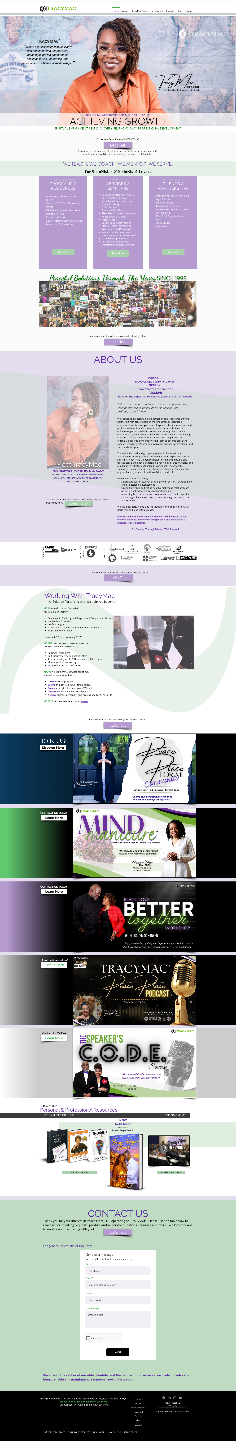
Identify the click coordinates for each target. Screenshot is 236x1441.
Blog (138, 1420)
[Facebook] (164, 1397)
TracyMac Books (138, 1407)
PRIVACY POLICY (114, 1432)
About (138, 1403)
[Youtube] (180, 1397)
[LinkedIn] (169, 1397)
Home (138, 1398)
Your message (92, 1309)
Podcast (138, 1416)
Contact (138, 1424)
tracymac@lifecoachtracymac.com (172, 1411)
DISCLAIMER (98, 1432)
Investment (138, 1411)
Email (89, 1278)
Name (89, 1264)
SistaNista (127, 171)
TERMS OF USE (130, 1432)
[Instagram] (174, 1397)
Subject (89, 1293)
